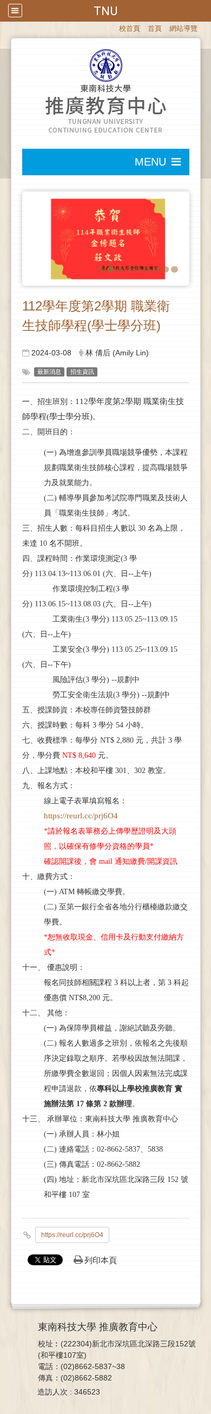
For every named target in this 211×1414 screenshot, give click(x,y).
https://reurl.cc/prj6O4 (81, 815)
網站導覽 (183, 28)
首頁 (155, 28)
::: (114, 27)
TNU (105, 11)
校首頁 (129, 28)
